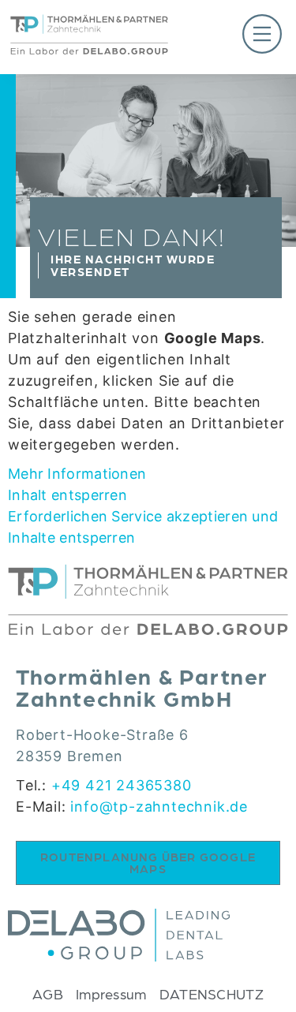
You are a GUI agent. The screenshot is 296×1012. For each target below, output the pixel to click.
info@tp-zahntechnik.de (159, 806)
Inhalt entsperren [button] (67, 495)
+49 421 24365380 (121, 785)
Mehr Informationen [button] (77, 473)
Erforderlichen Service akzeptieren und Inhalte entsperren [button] (143, 527)
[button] (228, 36)
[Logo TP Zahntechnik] (89, 49)
